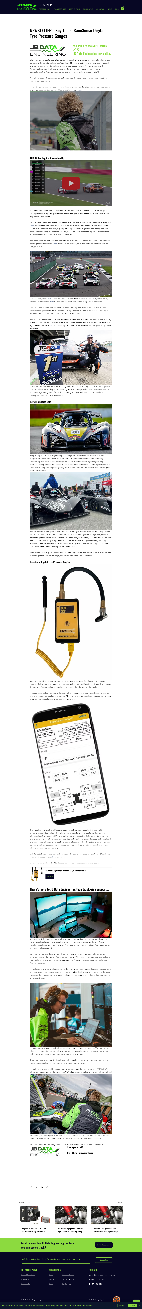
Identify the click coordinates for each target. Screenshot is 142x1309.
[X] (44, 5)
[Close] (139, 1305)
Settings (122, 1305)
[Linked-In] (51, 5)
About (51, 1284)
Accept (132, 1305)
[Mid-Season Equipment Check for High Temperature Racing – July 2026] (71, 1215)
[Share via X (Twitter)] (36, 1187)
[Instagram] (47, 5)
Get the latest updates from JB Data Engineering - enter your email (51, 1259)
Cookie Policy (25, 1284)
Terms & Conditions (28, 1275)
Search (51, 1279)
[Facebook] (40, 5)
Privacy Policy (25, 1279)
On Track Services (68, 1275)
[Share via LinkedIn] (42, 1187)
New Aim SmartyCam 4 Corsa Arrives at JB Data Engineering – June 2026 (106, 1230)
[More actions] (110, 24)
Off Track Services (68, 1279)
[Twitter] (93, 1283)
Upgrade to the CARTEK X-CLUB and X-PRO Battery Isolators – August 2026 (34, 1230)
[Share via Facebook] (31, 1187)
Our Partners (66, 1284)
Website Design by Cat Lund (99, 1300)
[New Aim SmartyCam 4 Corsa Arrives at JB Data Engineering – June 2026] (107, 1215)
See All (120, 1202)
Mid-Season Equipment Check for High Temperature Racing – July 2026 (70, 1230)
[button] (122, 8)
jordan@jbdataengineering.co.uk (102, 1275)
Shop (51, 1275)
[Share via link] (47, 1187)
